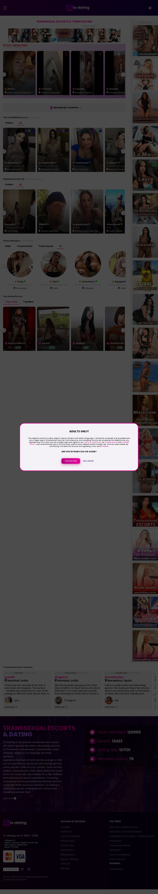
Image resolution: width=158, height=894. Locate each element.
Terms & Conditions (92, 442)
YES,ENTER (71, 461)
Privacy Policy (111, 442)
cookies (105, 446)
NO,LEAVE (88, 461)
